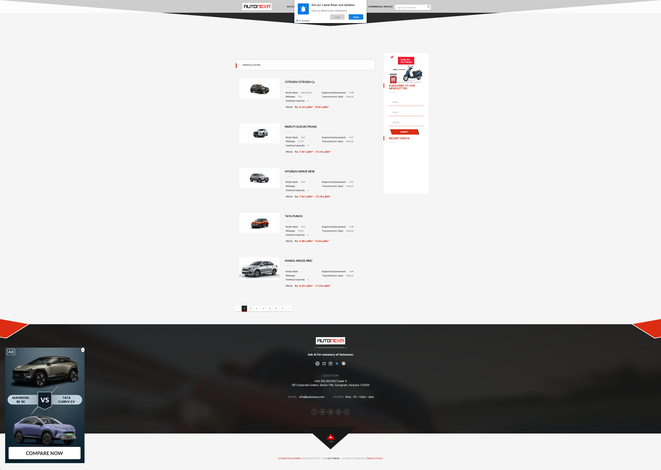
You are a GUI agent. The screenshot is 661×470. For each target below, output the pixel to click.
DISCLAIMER (294, 458)
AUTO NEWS (293, 7)
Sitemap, (283, 458)
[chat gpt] (317, 365)
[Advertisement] (406, 167)
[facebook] (314, 412)
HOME (324, 33)
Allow (356, 17)
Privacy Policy (374, 458)
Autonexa (333, 458)
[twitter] (322, 412)
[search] (428, 6)
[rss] (347, 412)
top (331, 442)
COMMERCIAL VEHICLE (380, 7)
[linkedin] (330, 412)
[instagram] (339, 412)
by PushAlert (304, 20)
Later (337, 17)
